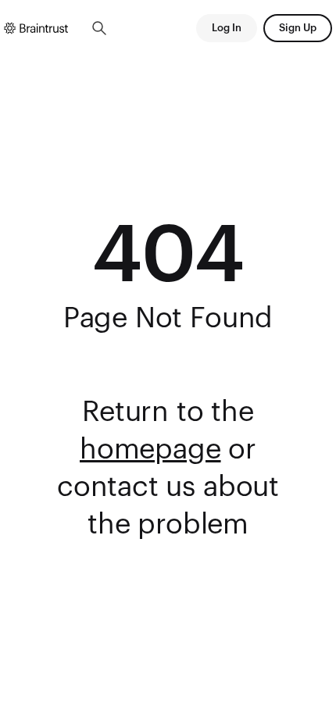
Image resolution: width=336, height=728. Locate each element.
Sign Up (297, 28)
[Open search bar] (99, 28)
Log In (226, 28)
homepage (150, 450)
